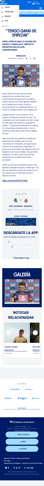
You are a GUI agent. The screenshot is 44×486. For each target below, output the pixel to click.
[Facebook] (8, 468)
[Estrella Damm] (29, 2)
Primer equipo (21, 55)
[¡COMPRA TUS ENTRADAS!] (21, 221)
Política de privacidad (22, 458)
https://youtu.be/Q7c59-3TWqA (14, 180)
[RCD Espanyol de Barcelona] (4, 4)
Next (35, 332)
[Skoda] (8, 398)
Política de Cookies (10, 458)
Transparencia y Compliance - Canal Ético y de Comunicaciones (23, 463)
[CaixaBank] (36, 398)
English (7, 16)
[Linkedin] (16, 468)
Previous (8, 332)
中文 (6, 21)
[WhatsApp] (34, 58)
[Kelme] (29, 389)
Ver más (30, 468)
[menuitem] (36, 3)
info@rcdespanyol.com (22, 431)
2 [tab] (24, 305)
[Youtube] (6, 468)
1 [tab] (20, 305)
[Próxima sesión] (15, 333)
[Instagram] (14, 468)
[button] (22, 12)
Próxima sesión (10, 347)
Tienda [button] (23, 442)
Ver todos (22, 408)
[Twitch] (19, 468)
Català (7, 7)
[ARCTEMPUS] (15, 389)
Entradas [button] (23, 449)
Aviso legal (7, 461)
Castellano (9, 12)
